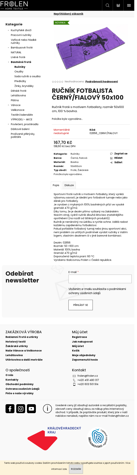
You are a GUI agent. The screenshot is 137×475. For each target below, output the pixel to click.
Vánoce (16, 105)
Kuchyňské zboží (21, 30)
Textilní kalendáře (22, 115)
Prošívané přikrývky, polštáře (23, 135)
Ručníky (19, 67)
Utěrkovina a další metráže (24, 359)
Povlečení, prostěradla (24, 124)
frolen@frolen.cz (87, 376)
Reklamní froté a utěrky (22, 337)
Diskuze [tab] (69, 185)
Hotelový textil (16, 341)
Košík (76, 350)
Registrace (79, 337)
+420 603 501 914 (87, 384)
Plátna (15, 100)
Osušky (18, 71)
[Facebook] (10, 408)
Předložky (20, 81)
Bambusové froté (22, 47)
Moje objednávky (83, 355)
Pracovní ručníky (21, 35)
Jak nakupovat (82, 341)
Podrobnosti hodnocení (101, 81)
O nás (9, 375)
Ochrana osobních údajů (22, 389)
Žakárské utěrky (17, 346)
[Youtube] (31, 408)
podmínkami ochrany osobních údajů (97, 291)
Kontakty (12, 379)
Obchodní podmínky (20, 384)
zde (65, 469)
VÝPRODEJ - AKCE (21, 119)
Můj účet (78, 346)
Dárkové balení (20, 129)
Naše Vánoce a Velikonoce (24, 350)
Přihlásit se (80, 305)
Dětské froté (18, 91)
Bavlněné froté (21, 62)
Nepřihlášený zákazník (68, 14)
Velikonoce (17, 110)
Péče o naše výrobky (20, 393)
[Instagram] (20, 408)
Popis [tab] (56, 185)
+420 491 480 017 (88, 380)
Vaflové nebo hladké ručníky (23, 41)
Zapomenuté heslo (85, 359)
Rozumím (76, 469)
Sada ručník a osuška (27, 76)
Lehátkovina (18, 95)
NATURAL (16, 52)
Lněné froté (18, 57)
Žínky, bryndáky (24, 86)
